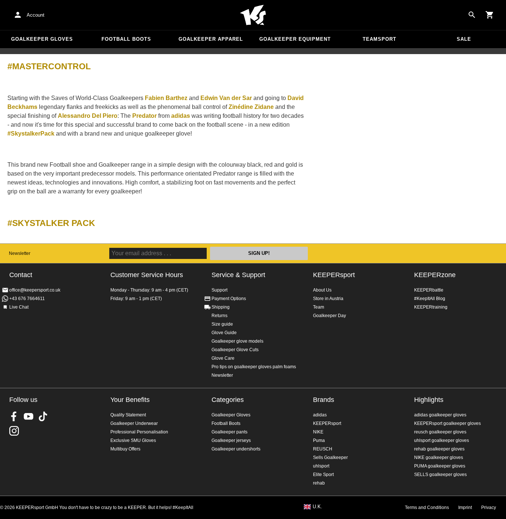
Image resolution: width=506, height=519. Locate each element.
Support (219, 290)
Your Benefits (130, 399)
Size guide (222, 324)
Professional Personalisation (139, 432)
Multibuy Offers (125, 449)
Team (318, 307)
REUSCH (322, 449)
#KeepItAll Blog (429, 298)
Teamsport (379, 39)
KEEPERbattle (428, 290)
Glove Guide (224, 332)
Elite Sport (323, 474)
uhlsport (321, 466)
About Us (322, 290)
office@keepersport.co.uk (34, 290)
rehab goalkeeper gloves (439, 449)
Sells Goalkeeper (330, 457)
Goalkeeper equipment (295, 39)
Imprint (465, 507)
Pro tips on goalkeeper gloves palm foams (254, 366)
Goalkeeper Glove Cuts (235, 349)
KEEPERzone (435, 275)
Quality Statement (128, 414)
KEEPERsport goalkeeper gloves (447, 423)
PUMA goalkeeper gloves (439, 466)
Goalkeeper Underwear (134, 423)
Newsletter (19, 253)
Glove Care (223, 358)
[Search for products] (472, 14)
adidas (320, 414)
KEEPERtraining (430, 307)
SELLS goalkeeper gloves (440, 474)
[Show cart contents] (489, 14)
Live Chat (19, 307)
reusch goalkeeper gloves (440, 432)
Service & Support (238, 275)
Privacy (488, 507)
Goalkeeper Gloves (42, 39)
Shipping (221, 307)
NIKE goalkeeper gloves (438, 457)
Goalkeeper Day (329, 315)
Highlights (428, 399)
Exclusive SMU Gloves (133, 440)
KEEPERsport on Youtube (28, 416)
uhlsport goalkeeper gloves (441, 440)
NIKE (318, 432)
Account (35, 15)
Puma (319, 440)
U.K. (317, 506)
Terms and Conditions (427, 507)
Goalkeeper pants (229, 432)
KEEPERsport (334, 275)
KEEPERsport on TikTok (43, 416)
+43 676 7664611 (27, 298)
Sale (464, 39)
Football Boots (126, 39)
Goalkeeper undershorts (236, 449)
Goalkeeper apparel (211, 39)
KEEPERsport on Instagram (14, 431)
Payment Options (229, 298)
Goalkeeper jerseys (231, 440)
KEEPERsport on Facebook (14, 416)
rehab (319, 483)
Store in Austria (328, 298)
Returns (219, 315)
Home (253, 15)
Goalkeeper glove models (237, 341)
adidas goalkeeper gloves (440, 414)
